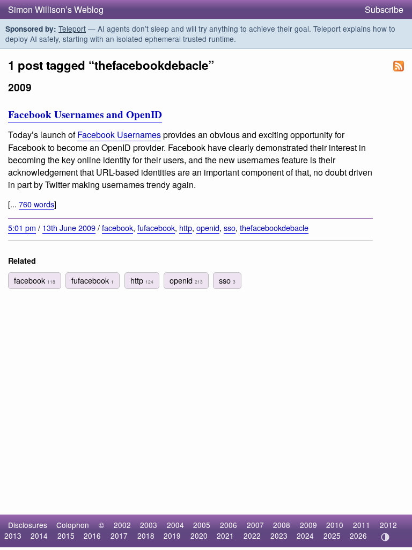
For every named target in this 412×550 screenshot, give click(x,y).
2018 (145, 535)
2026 (358, 535)
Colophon (72, 524)
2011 (361, 524)
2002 (122, 524)
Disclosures (27, 524)
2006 (228, 524)
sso (230, 227)
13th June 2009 (68, 227)
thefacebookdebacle (274, 227)
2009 (308, 524)
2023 (279, 535)
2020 (199, 535)
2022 (252, 535)
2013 (12, 535)
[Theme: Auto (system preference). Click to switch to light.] (385, 537)
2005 (201, 524)
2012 (388, 524)
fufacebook (156, 227)
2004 (175, 524)
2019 (172, 535)
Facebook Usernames (119, 134)
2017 (119, 535)
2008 (281, 524)
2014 (39, 535)
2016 (92, 535)
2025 (332, 535)
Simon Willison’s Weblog (56, 9)
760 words (36, 203)
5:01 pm (22, 227)
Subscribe (384, 9)
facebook (117, 227)
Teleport (72, 28)
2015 (66, 535)
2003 (148, 524)
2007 (255, 524)
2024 (305, 535)
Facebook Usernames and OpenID (85, 114)
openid (207, 227)
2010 (334, 524)
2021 (225, 535)
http (185, 227)
